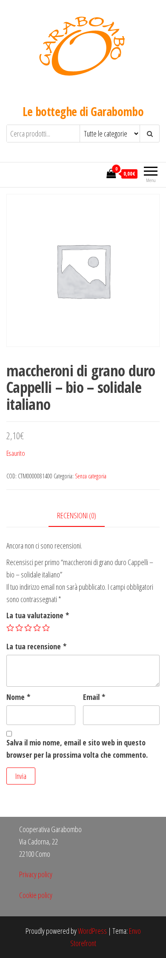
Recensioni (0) (76, 515)
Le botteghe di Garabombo (83, 111)
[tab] (83, 516)
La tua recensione (36, 646)
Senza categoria (90, 476)
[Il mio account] (97, 173)
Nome (18, 697)
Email (94, 697)
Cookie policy (35, 895)
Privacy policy (35, 874)
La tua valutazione (37, 615)
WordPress (92, 931)
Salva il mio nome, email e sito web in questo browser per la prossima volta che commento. (77, 748)
